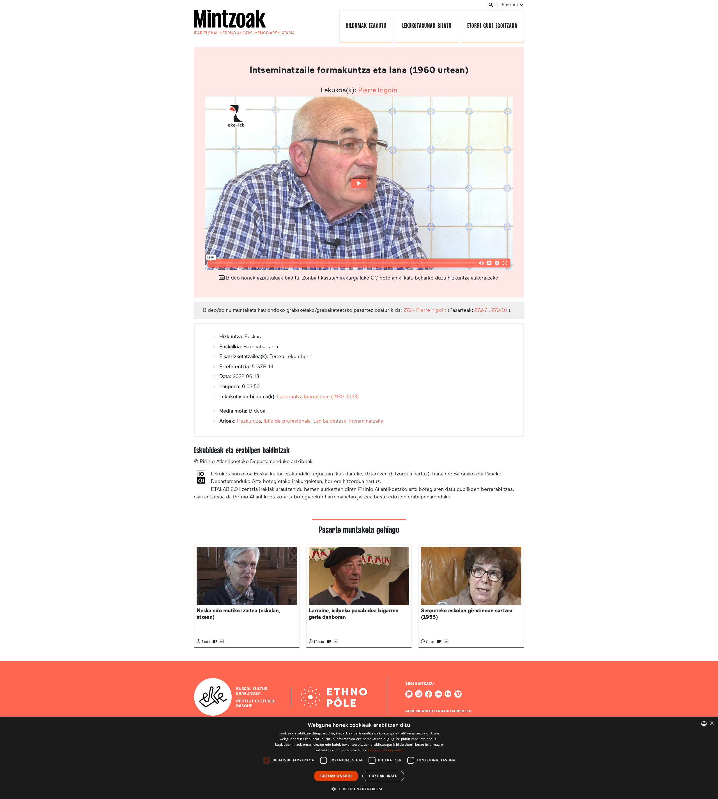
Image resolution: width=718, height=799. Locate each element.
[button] (359, 789)
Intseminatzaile (366, 421)
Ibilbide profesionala (287, 421)
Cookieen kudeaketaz (385, 750)
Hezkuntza (249, 421)
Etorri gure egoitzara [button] (492, 25)
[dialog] (359, 758)
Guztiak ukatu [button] (383, 775)
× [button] (712, 724)
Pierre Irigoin (377, 90)
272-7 (481, 310)
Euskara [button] (510, 4)
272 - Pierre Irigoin (424, 310)
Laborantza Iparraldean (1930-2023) (318, 396)
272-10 (499, 310)
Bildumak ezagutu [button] (366, 25)
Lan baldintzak (329, 421)
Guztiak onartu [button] (336, 775)
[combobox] (704, 724)
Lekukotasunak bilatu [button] (426, 25)
